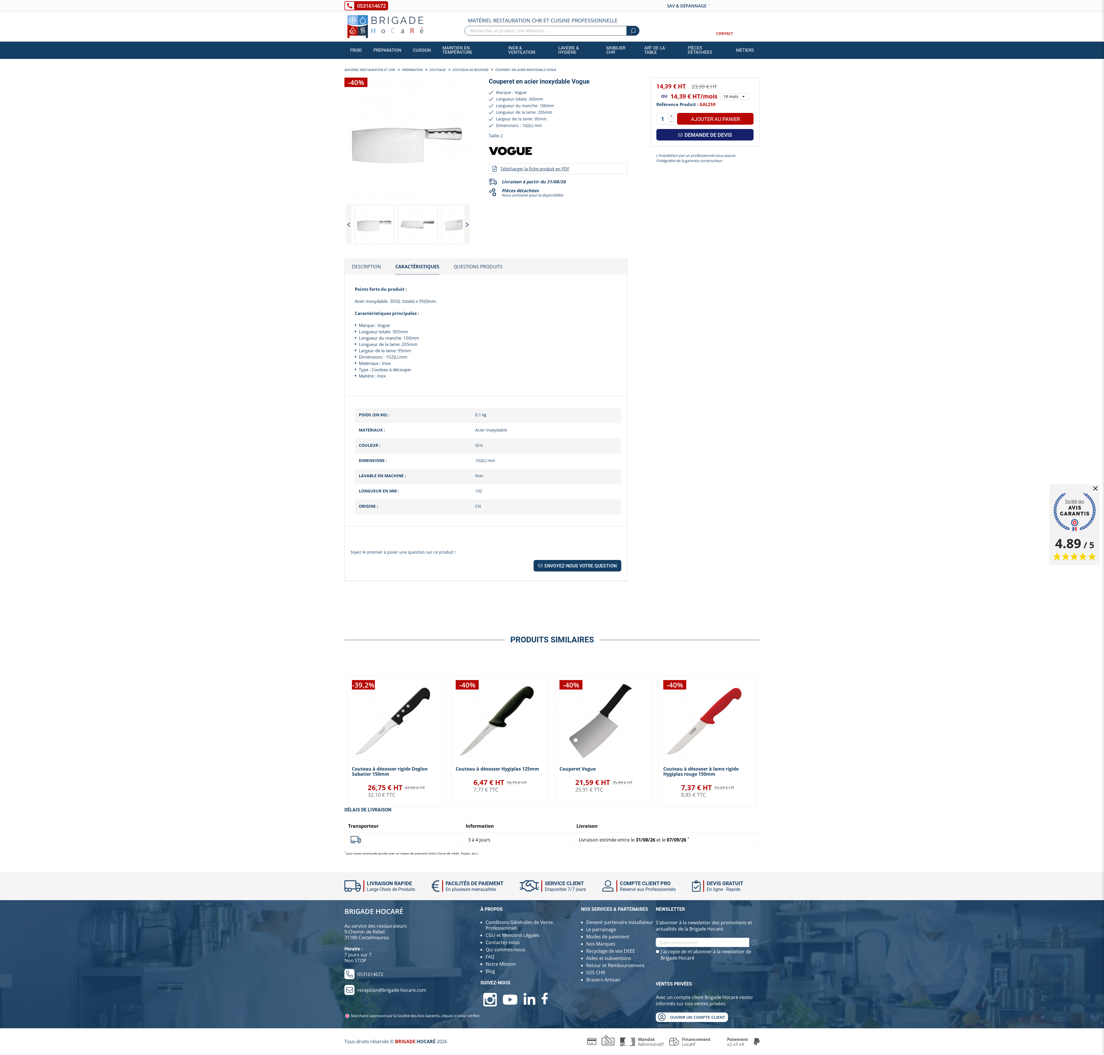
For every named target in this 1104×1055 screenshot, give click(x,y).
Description (366, 266)
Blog (490, 971)
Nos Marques (600, 944)
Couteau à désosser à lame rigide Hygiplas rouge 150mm (701, 771)
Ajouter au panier (715, 119)
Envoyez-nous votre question (580, 566)
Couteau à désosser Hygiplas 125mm (497, 769)
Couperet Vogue (577, 769)
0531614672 (371, 5)
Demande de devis (707, 135)
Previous (349, 225)
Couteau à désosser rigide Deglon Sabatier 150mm (390, 771)
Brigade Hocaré (373, 911)
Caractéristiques (417, 266)
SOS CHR (595, 972)
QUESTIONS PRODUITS (478, 266)
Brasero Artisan (603, 980)
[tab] (366, 267)
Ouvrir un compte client (697, 1017)
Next (467, 225)
